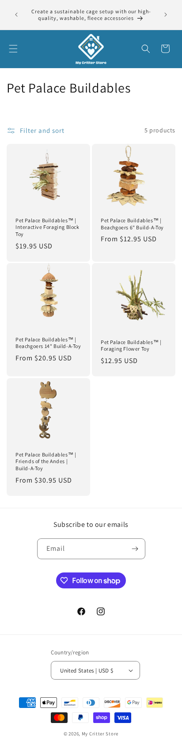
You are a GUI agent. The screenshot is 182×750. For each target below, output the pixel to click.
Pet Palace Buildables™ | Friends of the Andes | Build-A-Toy (45, 461)
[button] (13, 48)
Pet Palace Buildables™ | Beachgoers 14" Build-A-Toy (48, 343)
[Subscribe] (135, 548)
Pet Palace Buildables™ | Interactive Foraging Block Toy (47, 227)
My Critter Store (100, 734)
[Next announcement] (165, 14)
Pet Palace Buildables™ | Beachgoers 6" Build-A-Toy (132, 224)
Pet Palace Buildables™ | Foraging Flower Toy (131, 345)
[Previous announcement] (16, 14)
